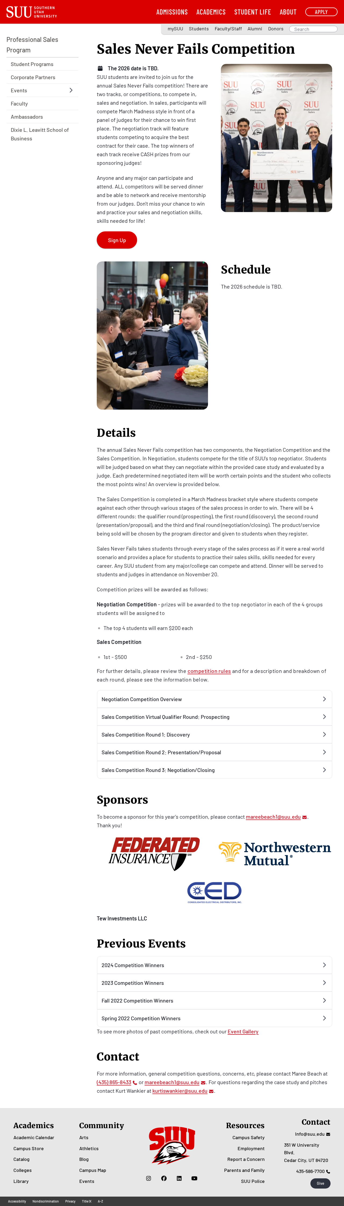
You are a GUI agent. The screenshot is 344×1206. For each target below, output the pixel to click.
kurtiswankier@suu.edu (179, 1090)
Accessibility (17, 1201)
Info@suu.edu (310, 1134)
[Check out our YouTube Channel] (194, 1178)
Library (21, 1181)
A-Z (100, 1201)
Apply (321, 11)
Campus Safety (248, 1137)
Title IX (86, 1201)
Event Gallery (243, 1031)
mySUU (175, 28)
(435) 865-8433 (114, 1082)
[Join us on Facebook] (163, 1178)
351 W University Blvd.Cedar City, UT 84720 (306, 1152)
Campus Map (92, 1170)
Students (199, 28)
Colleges (22, 1170)
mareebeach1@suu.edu (273, 816)
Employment (251, 1148)
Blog (84, 1159)
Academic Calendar (33, 1137)
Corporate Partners (33, 77)
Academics (211, 12)
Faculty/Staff (228, 28)
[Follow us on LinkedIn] (179, 1178)
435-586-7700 (310, 1171)
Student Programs (32, 64)
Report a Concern (246, 1159)
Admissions (172, 12)
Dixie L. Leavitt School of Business (40, 133)
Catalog (21, 1159)
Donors (276, 28)
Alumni (255, 28)
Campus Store (28, 1148)
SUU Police (253, 1181)
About (288, 12)
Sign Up (117, 240)
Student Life (252, 12)
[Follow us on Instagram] (148, 1178)
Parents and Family (244, 1170)
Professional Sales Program (32, 44)
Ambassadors (27, 116)
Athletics (89, 1148)
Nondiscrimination (46, 1201)
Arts (83, 1137)
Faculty (19, 103)
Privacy (70, 1201)
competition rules (209, 671)
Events (86, 1181)
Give (320, 1183)
